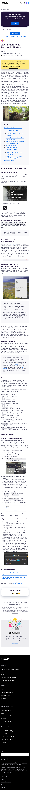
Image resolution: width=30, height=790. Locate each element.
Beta (2, 713)
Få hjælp (3, 742)
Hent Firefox (15, 33)
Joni (5, 608)
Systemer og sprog (8, 36)
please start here (13, 68)
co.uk (16, 364)
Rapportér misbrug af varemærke (11, 669)
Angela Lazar (5, 611)
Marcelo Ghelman (24, 608)
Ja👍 (13, 594)
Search (21, 3)
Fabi (14, 611)
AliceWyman (5, 607)
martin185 (10, 611)
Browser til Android (7, 695)
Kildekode (4, 672)
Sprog (2, 751)
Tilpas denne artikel (6, 29)
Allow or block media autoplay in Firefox (14, 575)
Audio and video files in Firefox (11, 573)
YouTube (4, 759)
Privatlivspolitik (22, 36)
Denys (19, 611)
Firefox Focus (5, 701)
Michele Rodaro (11, 607)
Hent (2, 690)
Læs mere (15, 643)
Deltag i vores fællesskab (8, 677)
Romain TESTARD (13, 608)
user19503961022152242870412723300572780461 (15, 610)
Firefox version (12, 244)
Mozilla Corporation (11, 763)
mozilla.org (4, 776)
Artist (7, 608)
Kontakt (3, 787)
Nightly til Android (6, 721)
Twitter (3, 675)
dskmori (22, 607)
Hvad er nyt (15, 36)
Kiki (3, 608)
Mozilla (5, 659)
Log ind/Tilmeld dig (7, 731)
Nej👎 (18, 594)
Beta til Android (6, 716)
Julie (17, 611)
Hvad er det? (5, 733)
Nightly (3, 719)
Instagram (7, 759)
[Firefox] (15, 40)
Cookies (3, 785)
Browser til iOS (5, 698)
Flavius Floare (15, 613)
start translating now (11, 65)
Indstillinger (6, 9)
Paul (18, 608)
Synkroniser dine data (7, 739)
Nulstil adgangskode (7, 736)
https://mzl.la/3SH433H (19, 583)
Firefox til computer (7, 692)
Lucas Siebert (25, 611)
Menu (24, 3)
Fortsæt (15, 23)
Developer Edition (6, 710)
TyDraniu (18, 607)
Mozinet (26, 607)
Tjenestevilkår (5, 779)
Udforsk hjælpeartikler (8, 680)
